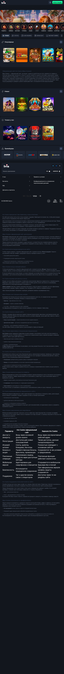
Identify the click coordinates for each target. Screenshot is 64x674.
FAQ (3, 185)
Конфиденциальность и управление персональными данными (44, 182)
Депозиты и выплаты (8, 190)
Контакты (5, 181)
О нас (4, 177)
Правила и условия (39, 177)
